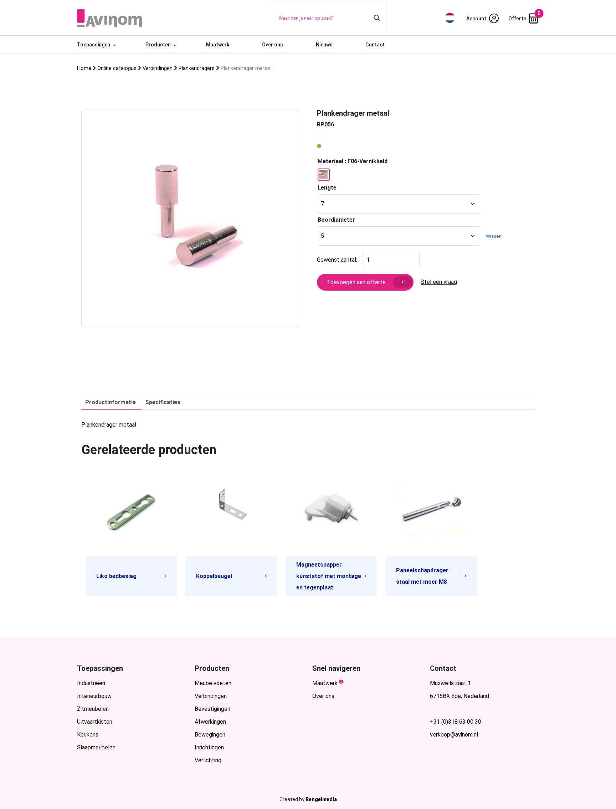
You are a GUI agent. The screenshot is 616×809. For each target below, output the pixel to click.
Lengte (327, 187)
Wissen (494, 236)
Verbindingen (211, 696)
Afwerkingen (210, 721)
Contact (375, 44)
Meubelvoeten (213, 683)
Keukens (87, 734)
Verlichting (208, 760)
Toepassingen (93, 44)
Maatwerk (217, 44)
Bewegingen (210, 734)
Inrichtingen (209, 747)
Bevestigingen (212, 708)
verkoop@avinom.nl (454, 734)
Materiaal (330, 161)
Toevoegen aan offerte (356, 282)
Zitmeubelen (93, 708)
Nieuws (324, 44)
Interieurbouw (94, 696)
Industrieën (91, 683)
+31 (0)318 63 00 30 (455, 721)
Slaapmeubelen (96, 747)
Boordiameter (336, 219)
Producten (158, 44)
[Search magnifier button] (377, 18)
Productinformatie (110, 402)
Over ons (272, 44)
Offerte (517, 18)
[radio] (323, 174)
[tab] (110, 402)
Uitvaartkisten (94, 721)
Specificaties (162, 402)
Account (476, 18)
